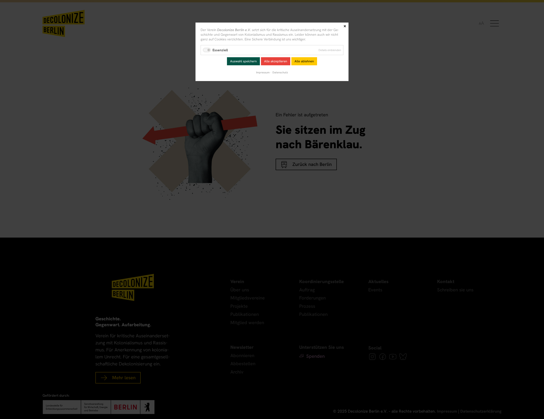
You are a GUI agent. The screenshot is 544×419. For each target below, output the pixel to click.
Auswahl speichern (243, 61)
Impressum (263, 72)
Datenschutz (280, 72)
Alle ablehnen (304, 61)
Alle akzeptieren (275, 61)
